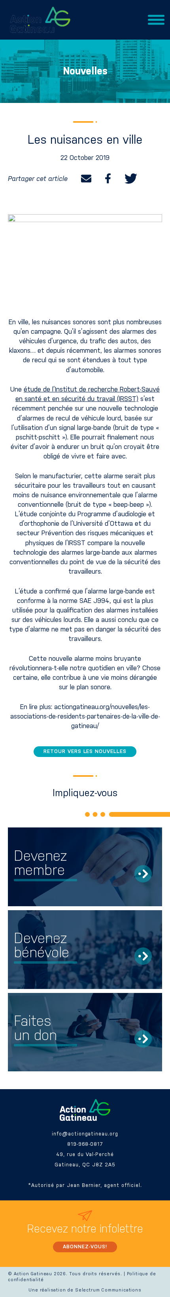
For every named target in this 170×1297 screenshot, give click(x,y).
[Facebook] (108, 178)
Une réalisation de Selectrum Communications (84, 1290)
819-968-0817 (85, 1144)
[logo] (40, 20)
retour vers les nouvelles (85, 751)
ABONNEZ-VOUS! (85, 1246)
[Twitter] (131, 178)
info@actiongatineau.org (85, 1134)
